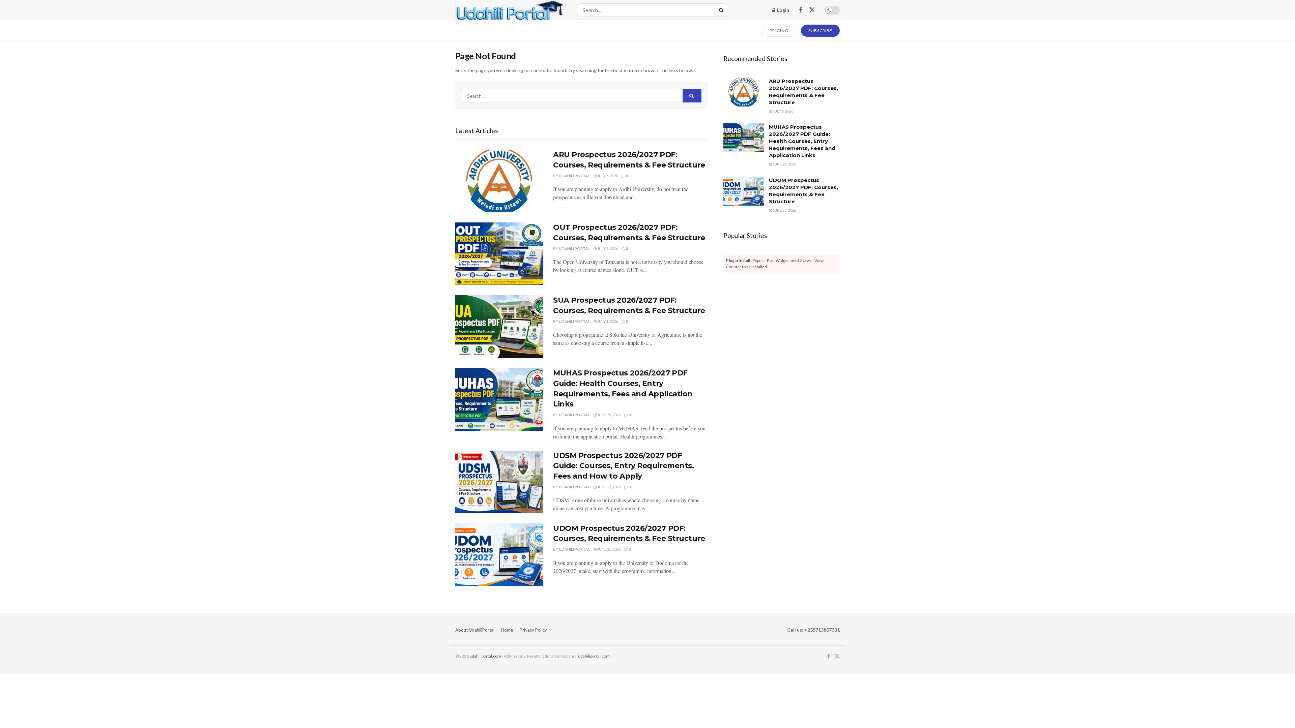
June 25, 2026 (609, 549)
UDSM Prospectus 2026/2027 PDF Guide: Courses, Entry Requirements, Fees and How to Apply (623, 466)
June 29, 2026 (609, 415)
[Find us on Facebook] (800, 10)
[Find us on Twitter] (812, 10)
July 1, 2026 (607, 321)
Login (782, 10)
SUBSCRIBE (820, 30)
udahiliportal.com (485, 656)
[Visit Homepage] (509, 10)
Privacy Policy (533, 630)
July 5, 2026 (607, 176)
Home (507, 630)
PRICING (779, 30)
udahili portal (574, 176)
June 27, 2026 (609, 487)
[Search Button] (722, 10)
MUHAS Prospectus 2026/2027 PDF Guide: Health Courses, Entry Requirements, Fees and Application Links (802, 141)
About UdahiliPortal (474, 630)
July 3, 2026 (607, 248)
